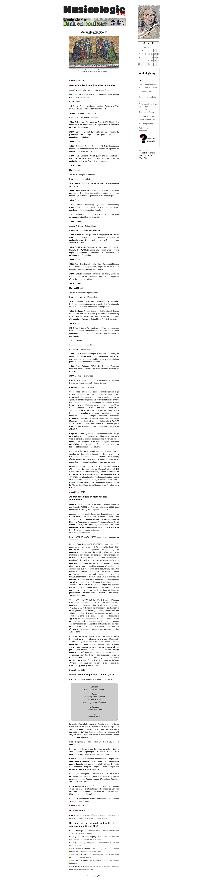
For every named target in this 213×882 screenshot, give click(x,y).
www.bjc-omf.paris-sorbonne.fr (88, 530)
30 (146, 64)
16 (146, 57)
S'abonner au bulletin (147, 97)
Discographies (144, 107)
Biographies (143, 101)
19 (155, 57)
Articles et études (145, 109)
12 (155, 54)
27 (158, 61)
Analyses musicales (147, 117)
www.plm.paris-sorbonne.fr (79, 533)
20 (158, 57)
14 (139, 57)
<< (145, 47)
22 (142, 61)
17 (149, 57)
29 (142, 64)
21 (139, 61)
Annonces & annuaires (148, 87)
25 (152, 61)
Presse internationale (147, 85)
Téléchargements (146, 124)
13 (158, 54)
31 (149, 64)
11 (152, 54)
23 (146, 61)
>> (152, 47)
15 (142, 57)
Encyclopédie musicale (148, 104)
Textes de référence (146, 112)
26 (155, 61)
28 (139, 64)
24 (149, 61)
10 (149, 54)
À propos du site (145, 92)
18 (152, 57)
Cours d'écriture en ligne (148, 119)
